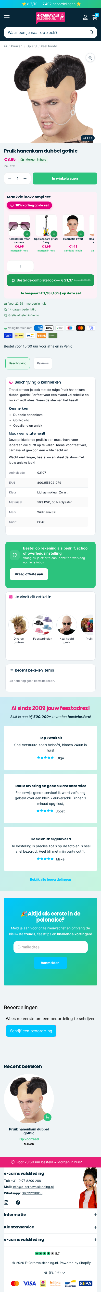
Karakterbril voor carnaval (19, 240)
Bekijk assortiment (7, 17)
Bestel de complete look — (54, 280)
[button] (25, 178)
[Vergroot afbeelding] (90, 57)
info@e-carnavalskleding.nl (33, 1187)
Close (50, 1214)
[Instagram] (6, 1202)
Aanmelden (50, 963)
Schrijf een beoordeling (31, 1030)
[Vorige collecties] (13, 606)
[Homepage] (5, 46)
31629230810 (32, 1193)
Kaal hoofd (49, 46)
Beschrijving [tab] (17, 363)
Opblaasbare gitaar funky (46, 240)
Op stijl (31, 46)
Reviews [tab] (43, 363)
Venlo (68, 346)
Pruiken (17, 46)
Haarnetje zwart (73, 239)
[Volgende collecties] (13, 649)
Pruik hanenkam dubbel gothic (29, 1131)
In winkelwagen (65, 178)
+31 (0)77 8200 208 (26, 1181)
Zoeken (91, 32)
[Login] (85, 17)
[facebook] (18, 1202)
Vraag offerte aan (29, 574)
